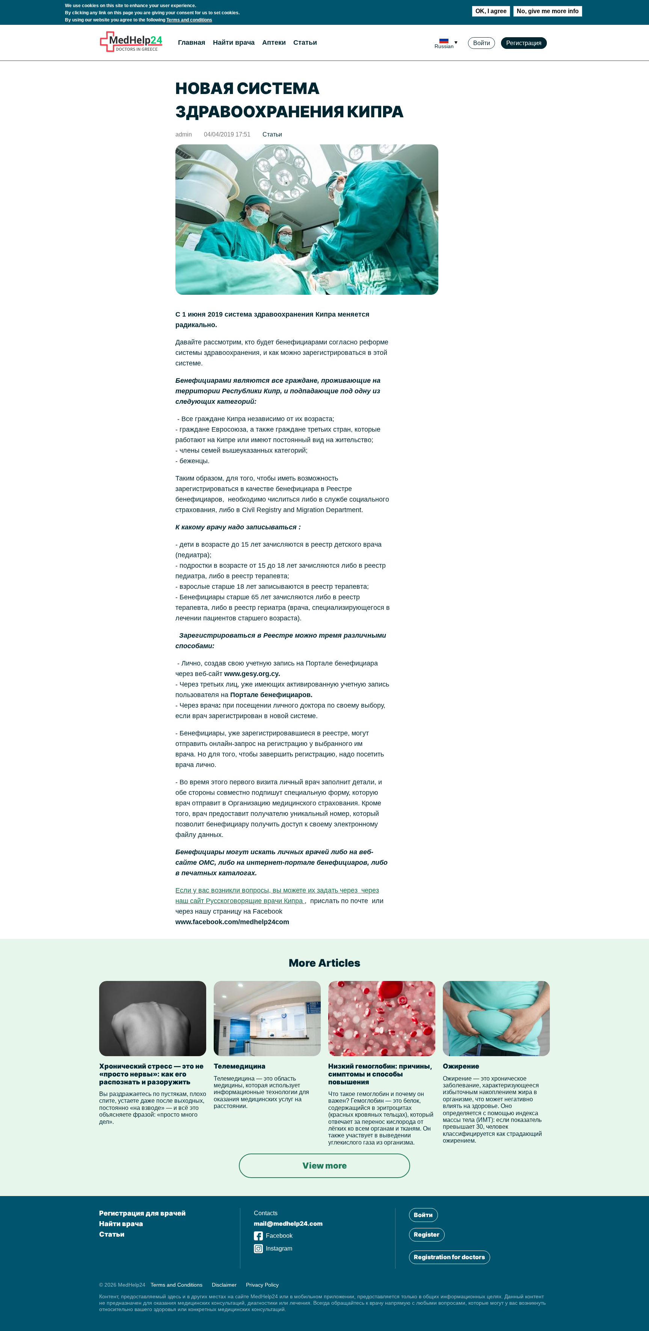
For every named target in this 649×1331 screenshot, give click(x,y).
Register (426, 1234)
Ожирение (461, 1066)
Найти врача (234, 42)
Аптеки (274, 42)
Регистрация (524, 43)
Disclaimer (224, 1285)
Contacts (266, 1213)
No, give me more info (548, 11)
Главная (191, 42)
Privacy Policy (262, 1285)
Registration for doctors (449, 1257)
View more (324, 1165)
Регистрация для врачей (142, 1213)
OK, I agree (491, 11)
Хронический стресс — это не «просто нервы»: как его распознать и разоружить (151, 1073)
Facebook (279, 1235)
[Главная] (131, 51)
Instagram (279, 1248)
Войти (481, 43)
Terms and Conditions (176, 1285)
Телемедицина (240, 1066)
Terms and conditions (189, 20)
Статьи (305, 42)
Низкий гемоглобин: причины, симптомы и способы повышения (380, 1073)
